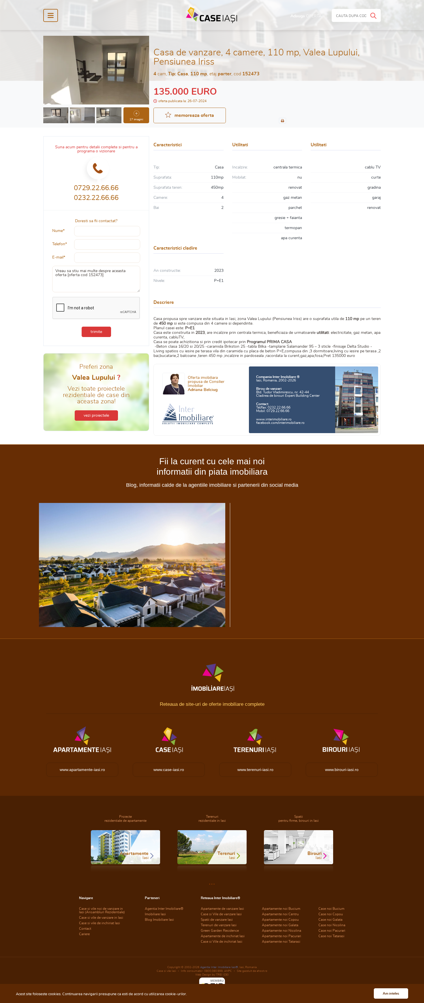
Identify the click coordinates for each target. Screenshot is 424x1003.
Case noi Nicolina (331, 925)
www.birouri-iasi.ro (342, 769)
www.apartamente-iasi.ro (82, 769)
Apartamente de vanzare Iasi (222, 908)
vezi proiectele (96, 415)
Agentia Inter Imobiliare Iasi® (219, 967)
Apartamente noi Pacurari (281, 936)
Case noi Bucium (331, 908)
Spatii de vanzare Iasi (217, 919)
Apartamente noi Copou (280, 919)
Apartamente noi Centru (280, 914)
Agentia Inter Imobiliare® (164, 908)
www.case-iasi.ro (168, 769)
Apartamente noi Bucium (281, 908)
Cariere (84, 934)
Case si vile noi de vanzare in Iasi (102, 910)
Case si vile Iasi (166, 971)
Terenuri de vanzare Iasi (219, 925)
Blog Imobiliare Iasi (159, 919)
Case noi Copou (330, 914)
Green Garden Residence (220, 930)
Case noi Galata (330, 919)
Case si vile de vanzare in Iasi (101, 917)
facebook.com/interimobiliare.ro (280, 422)
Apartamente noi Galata (280, 925)
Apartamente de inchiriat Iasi (223, 936)
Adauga (306, 16)
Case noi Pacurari (331, 930)
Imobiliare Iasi (155, 914)
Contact (85, 928)
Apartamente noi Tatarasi (281, 941)
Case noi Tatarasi (331, 936)
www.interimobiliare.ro (274, 419)
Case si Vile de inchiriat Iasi (221, 941)
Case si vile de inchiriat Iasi (99, 923)
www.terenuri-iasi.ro (255, 769)
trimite (96, 332)
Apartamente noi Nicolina (281, 930)
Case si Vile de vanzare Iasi (221, 914)
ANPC (228, 971)
